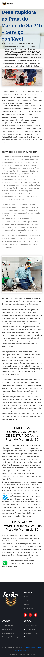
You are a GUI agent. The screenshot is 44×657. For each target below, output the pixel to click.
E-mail (28, 637)
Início (26, 596)
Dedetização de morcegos (10, 637)
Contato (26, 604)
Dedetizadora (8, 625)
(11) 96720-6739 (31, 633)
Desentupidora (7, 629)
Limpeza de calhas (8, 633)
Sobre (26, 600)
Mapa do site (28, 608)
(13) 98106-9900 (31, 625)
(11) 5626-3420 (31, 629)
